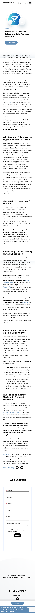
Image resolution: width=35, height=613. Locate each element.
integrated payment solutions (13, 412)
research (9, 102)
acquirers (25, 302)
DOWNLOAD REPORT (7, 611)
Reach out (6, 454)
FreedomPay (7, 287)
